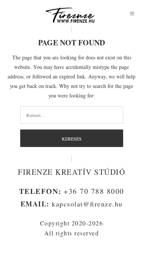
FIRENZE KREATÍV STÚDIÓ (71, 172)
